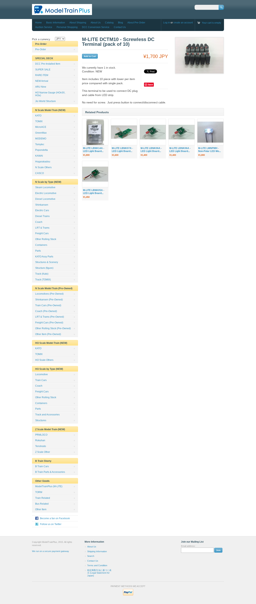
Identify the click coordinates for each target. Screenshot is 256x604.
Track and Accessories (47, 414)
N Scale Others (43, 167)
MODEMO (40, 138)
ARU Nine (40, 86)
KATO (38, 115)
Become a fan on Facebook (55, 518)
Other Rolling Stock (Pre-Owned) (53, 328)
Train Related (42, 498)
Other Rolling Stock (45, 239)
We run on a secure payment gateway (50, 551)
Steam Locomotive (45, 187)
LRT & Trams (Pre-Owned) (49, 316)
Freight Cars (42, 233)
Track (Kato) (41, 273)
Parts (38, 250)
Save (150, 84)
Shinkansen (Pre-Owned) (49, 299)
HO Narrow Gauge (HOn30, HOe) (50, 94)
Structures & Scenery (46, 262)
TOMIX (39, 121)
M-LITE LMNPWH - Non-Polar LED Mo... (209, 150)
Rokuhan (40, 440)
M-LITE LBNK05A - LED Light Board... (93, 192)
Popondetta (41, 150)
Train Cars (41, 380)
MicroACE (40, 127)
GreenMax (41, 132)
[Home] (62, 13)
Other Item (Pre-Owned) (48, 334)
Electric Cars (42, 210)
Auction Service (43, 27)
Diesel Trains (42, 216)
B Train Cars (42, 466)
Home (38, 22)
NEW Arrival (41, 81)
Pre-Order (40, 49)
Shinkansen (41, 204)
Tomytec (39, 144)
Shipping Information (97, 551)
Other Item (40, 509)
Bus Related (42, 503)
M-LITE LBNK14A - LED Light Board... (93, 150)
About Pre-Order (136, 22)
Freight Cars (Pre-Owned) (49, 322)
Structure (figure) (44, 268)
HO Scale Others (44, 360)
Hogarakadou (42, 161)
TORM (38, 492)
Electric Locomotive (45, 193)
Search (90, 556)
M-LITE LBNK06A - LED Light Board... (151, 150)
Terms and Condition (97, 565)
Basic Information (55, 22)
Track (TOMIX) (43, 279)
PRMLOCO (41, 434)
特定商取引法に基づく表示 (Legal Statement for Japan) (99, 573)
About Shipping (77, 22)
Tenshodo (40, 446)
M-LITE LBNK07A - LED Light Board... (122, 150)
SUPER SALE (42, 69)
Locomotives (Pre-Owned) (49, 293)
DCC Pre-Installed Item (47, 63)
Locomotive (41, 374)
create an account (183, 22)
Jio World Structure (45, 101)
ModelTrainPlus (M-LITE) (48, 486)
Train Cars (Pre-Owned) (48, 305)
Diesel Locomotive (45, 199)
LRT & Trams (42, 227)
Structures (40, 420)
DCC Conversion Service (95, 27)
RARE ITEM (41, 75)
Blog (120, 22)
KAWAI (39, 155)
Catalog (109, 22)
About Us (96, 22)
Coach (38, 222)
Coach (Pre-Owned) (46, 311)
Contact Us (120, 27)
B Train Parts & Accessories (50, 472)
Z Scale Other (42, 452)
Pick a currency (41, 39)
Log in (166, 22)
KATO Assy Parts (44, 256)
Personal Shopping (67, 27)
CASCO (39, 173)
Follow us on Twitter (50, 524)
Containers (41, 245)
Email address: (188, 546)
